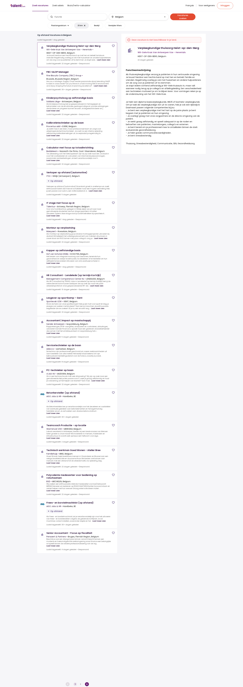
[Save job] (113, 46)
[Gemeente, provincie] (136, 16)
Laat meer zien (103, 60)
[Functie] (77, 16)
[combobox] (80, 16)
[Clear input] (165, 16)
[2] (87, 684)
